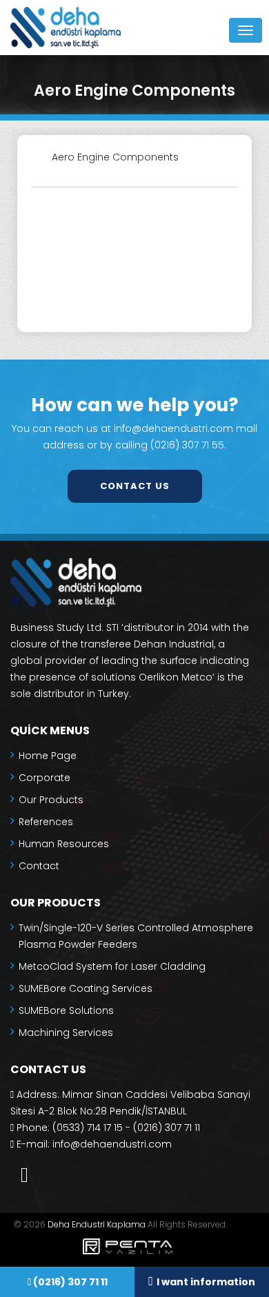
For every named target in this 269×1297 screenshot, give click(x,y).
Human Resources (64, 844)
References (46, 822)
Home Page (48, 755)
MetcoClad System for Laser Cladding (112, 966)
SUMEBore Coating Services (85, 988)
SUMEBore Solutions (66, 1010)
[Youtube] (24, 1175)
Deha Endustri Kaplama (97, 1224)
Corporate (44, 778)
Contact (39, 866)
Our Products (51, 800)
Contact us (135, 485)
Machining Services (66, 1032)
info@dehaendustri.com (112, 1144)
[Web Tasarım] (134, 1248)
